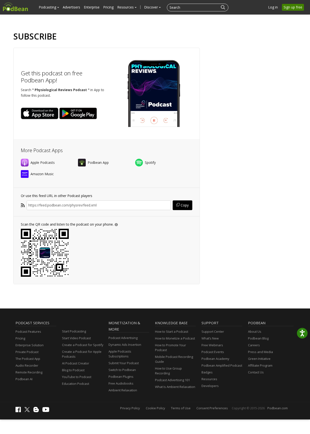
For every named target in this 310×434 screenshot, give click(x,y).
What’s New (210, 338)
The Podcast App (28, 358)
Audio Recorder (27, 365)
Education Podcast (75, 383)
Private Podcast (27, 352)
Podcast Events (213, 352)
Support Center (213, 331)
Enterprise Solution (30, 345)
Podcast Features (28, 331)
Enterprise (92, 7)
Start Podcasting (74, 331)
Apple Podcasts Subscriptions (119, 353)
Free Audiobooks (120, 383)
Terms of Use (181, 408)
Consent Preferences (212, 408)
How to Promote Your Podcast (170, 347)
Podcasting (48, 7)
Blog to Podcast (73, 370)
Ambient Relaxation (122, 390)
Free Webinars (212, 345)
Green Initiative (259, 358)
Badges (207, 372)
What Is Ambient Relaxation (175, 387)
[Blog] (37, 411)
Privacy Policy (130, 408)
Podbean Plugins (120, 376)
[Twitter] (28, 411)
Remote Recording (29, 372)
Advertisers (71, 7)
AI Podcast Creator (75, 363)
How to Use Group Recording (168, 370)
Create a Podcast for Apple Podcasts (81, 354)
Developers (210, 386)
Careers (254, 345)
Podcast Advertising (123, 338)
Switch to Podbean (122, 370)
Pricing (108, 7)
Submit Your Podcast (123, 363)
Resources (126, 7)
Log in (273, 7)
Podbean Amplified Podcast (222, 365)
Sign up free (293, 7)
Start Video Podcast (76, 338)
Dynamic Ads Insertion (124, 344)
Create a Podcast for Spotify (82, 345)
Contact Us (256, 372)
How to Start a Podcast (171, 331)
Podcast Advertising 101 (172, 380)
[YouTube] (47, 411)
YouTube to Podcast (76, 377)
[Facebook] (19, 411)
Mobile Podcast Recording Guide (174, 359)
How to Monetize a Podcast (175, 338)
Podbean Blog (258, 338)
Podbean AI (24, 379)
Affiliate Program (260, 365)
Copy (184, 205)
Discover (151, 7)
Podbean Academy (215, 358)
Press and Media (260, 352)
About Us (254, 331)
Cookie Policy (155, 408)
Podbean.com (277, 408)
